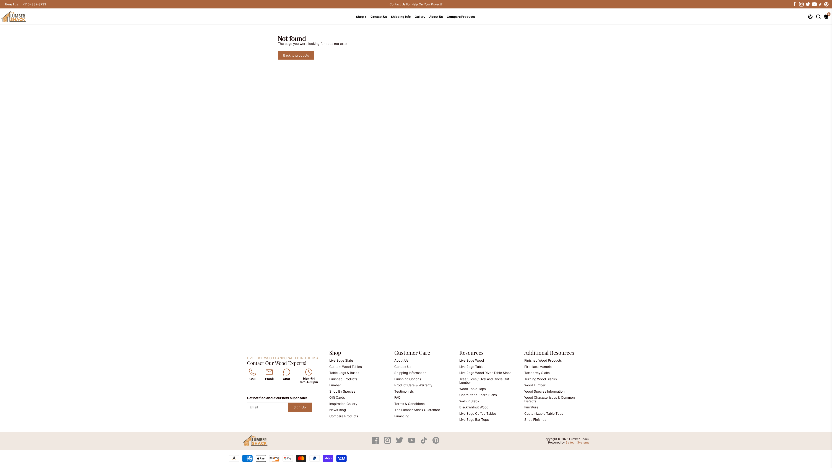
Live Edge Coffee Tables (478, 413)
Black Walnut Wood (473, 407)
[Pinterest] (435, 442)
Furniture (531, 407)
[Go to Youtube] (814, 4)
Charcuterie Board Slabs (478, 395)
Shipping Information (410, 373)
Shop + (361, 16)
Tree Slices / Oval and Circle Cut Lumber (484, 381)
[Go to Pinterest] (826, 4)
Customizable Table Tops (543, 413)
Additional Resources (549, 352)
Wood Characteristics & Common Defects (549, 399)
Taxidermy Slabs (537, 373)
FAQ (397, 397)
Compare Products (461, 16)
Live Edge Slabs (341, 360)
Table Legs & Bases (344, 373)
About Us (436, 16)
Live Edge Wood (471, 360)
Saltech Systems (577, 442)
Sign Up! (300, 407)
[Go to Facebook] (794, 4)
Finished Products (343, 379)
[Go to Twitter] (807, 4)
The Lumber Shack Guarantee (417, 410)
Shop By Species (342, 391)
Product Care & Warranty (413, 385)
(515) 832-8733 (34, 4)
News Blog (337, 410)
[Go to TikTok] (820, 4)
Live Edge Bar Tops (474, 420)
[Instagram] (388, 442)
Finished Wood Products (543, 360)
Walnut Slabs (469, 401)
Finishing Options (407, 379)
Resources (471, 352)
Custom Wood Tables (345, 367)
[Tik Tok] (424, 442)
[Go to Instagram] (801, 4)
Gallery (420, 16)
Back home (329, 55)
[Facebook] (376, 442)
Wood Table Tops (472, 389)
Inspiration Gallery (343, 404)
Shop (335, 352)
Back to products (296, 55)
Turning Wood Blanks (540, 379)
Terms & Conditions (409, 404)
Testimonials (404, 391)
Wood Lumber (535, 385)
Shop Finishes (535, 420)
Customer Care (412, 352)
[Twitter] (400, 442)
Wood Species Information (544, 391)
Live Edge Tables (472, 367)
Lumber (335, 385)
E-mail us (11, 4)
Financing (401, 416)
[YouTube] (412, 442)
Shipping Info (401, 16)
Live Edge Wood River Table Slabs (485, 373)
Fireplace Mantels (538, 367)
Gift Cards (337, 397)
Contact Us (378, 16)
